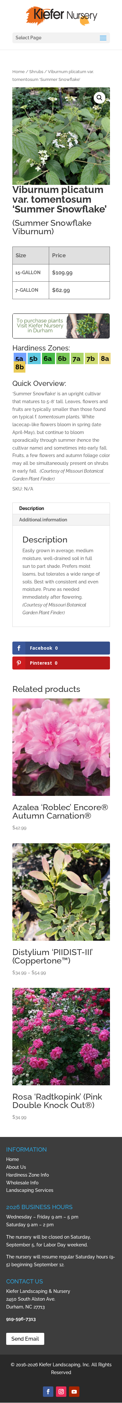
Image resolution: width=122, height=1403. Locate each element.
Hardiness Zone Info (27, 1175)
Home (18, 71)
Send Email (25, 1339)
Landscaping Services (29, 1190)
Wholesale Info (22, 1182)
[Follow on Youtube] (74, 1391)
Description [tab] (31, 508)
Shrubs (36, 71)
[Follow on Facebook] (48, 1391)
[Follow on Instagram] (61, 1391)
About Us (16, 1167)
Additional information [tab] (43, 519)
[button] (99, 98)
